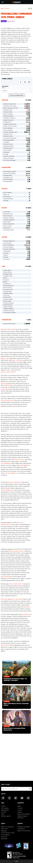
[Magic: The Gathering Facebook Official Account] (3, 798)
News (2, 8)
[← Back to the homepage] (16, 2)
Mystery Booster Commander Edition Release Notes (16, 730)
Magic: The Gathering (7, 827)
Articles (3, 806)
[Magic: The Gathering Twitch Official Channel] (16, 798)
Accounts (20, 808)
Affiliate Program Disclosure (22, 817)
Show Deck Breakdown (16, 95)
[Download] (29, 82)
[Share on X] (25, 82)
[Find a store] (30, 789)
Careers (19, 810)
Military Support (6, 816)
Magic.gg (3, 831)
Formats (3, 812)
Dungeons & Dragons (23, 827)
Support (19, 812)
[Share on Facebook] (20, 82)
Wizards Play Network (23, 814)
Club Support (5, 808)
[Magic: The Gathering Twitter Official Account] (9, 798)
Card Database (5, 835)
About (19, 806)
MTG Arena (4, 829)
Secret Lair (4, 836)
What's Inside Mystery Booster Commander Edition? (16, 705)
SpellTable (4, 838)
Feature (7, 8)
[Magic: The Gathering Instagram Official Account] (28, 798)
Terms (16, 861)
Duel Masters (21, 829)
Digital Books (5, 810)
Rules (2, 814)
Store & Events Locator (8, 833)
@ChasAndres (5, 645)
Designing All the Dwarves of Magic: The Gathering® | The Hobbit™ (16, 680)
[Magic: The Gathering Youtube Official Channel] (22, 798)
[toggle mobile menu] (2, 2)
